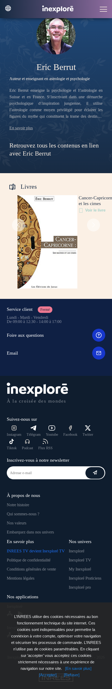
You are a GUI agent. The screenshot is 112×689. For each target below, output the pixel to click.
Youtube (52, 435)
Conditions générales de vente (31, 569)
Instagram (14, 435)
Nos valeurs (16, 523)
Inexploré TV (80, 560)
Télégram (34, 435)
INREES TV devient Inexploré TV (36, 551)
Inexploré (76, 551)
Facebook (70, 435)
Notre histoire (18, 505)
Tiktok (12, 448)
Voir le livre (95, 210)
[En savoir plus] (78, 668)
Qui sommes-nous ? (23, 514)
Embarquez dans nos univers (30, 532)
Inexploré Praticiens (85, 578)
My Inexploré (80, 569)
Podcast (27, 448)
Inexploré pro (80, 587)
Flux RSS (45, 448)
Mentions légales (20, 578)
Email (12, 353)
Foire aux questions (25, 335)
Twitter (88, 435)
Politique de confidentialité (29, 560)
